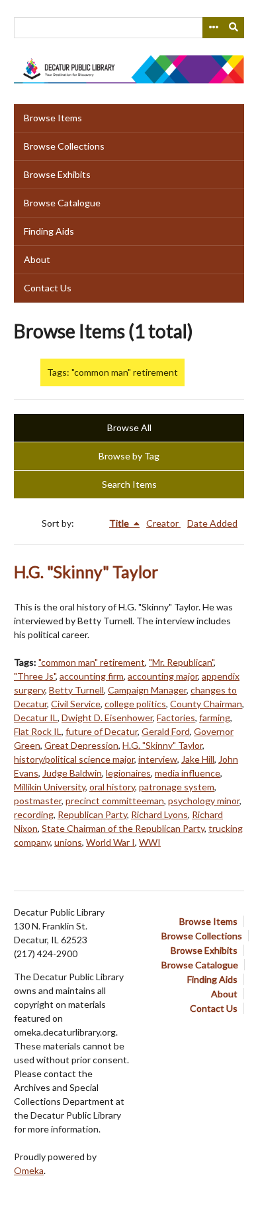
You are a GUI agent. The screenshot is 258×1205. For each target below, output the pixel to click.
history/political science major (74, 759)
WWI (150, 842)
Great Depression (81, 745)
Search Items (129, 484)
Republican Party (92, 814)
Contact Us (47, 287)
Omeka (29, 1170)
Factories (176, 717)
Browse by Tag (129, 455)
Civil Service (76, 703)
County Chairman (206, 703)
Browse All (129, 427)
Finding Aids (49, 231)
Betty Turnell (76, 689)
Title (120, 523)
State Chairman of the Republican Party (123, 828)
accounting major (163, 676)
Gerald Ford (166, 731)
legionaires (128, 773)
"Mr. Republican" (181, 662)
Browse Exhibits (57, 174)
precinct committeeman (114, 800)
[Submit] (234, 27)
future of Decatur (101, 731)
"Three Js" (35, 676)
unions (68, 842)
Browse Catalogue (62, 202)
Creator (163, 523)
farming (214, 717)
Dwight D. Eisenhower (107, 717)
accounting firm (92, 676)
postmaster (38, 800)
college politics (135, 703)
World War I (110, 842)
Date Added (212, 523)
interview (157, 759)
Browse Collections (64, 146)
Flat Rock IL (38, 731)
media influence (187, 773)
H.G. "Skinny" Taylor (86, 571)
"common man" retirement (91, 662)
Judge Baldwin (72, 773)
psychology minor (203, 800)
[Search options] (213, 27)
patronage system (176, 786)
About (37, 259)
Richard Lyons (159, 814)
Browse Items (53, 117)
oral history (112, 786)
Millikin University (49, 786)
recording (34, 814)
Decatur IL (36, 717)
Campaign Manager (147, 689)
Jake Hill (197, 759)
